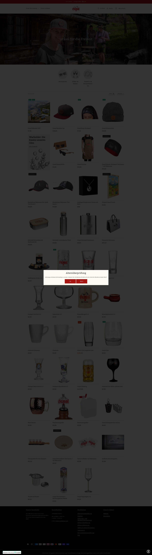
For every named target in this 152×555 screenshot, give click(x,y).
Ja (70, 281)
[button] (148, 551)
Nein (81, 281)
